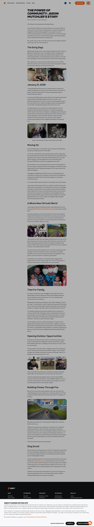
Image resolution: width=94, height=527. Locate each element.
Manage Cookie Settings (57, 523)
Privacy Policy (30, 517)
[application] (90, 523)
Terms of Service (42, 517)
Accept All (70, 523)
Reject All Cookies (83, 523)
